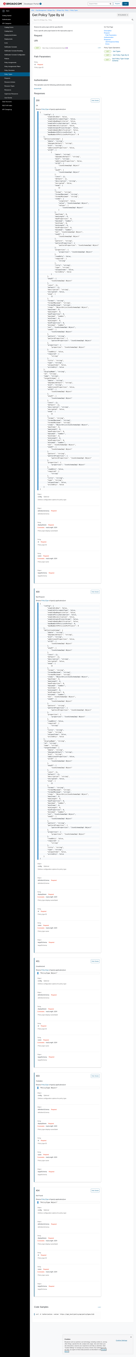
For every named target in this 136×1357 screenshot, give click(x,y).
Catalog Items (8, 31)
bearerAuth (37, 88)
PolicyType (45, 109)
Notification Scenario (10, 47)
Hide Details (95, 100)
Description (107, 30)
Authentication (6, 19)
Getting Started (6, 15)
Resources (7, 90)
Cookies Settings (121, 1340)
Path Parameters (110, 35)
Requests (7, 78)
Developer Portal (31, 4)
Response (107, 39)
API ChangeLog (7, 109)
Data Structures (7, 101)
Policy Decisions (9, 70)
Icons (6, 43)
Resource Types (9, 86)
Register (117, 3)
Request (107, 33)
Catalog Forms (8, 27)
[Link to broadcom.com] (12, 3)
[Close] (131, 1337)
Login (125, 3)
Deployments (8, 39)
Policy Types (8, 74)
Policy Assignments (10, 62)
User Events (8, 98)
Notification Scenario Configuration (14, 54)
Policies (6, 58)
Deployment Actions (10, 35)
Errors (107, 44)
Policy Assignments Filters (12, 66)
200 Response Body (112, 42)
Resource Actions (9, 82)
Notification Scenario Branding (13, 51)
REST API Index (7, 105)
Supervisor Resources (11, 94)
